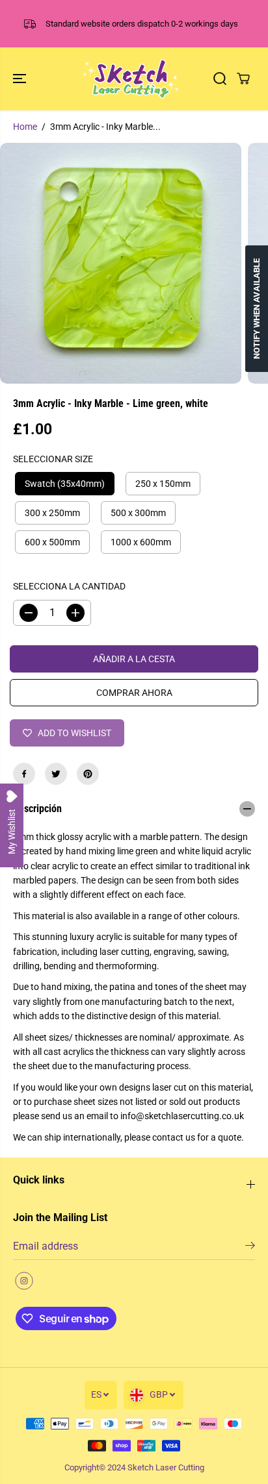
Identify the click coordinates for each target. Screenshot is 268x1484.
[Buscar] (220, 78)
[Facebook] (24, 774)
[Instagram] (24, 1281)
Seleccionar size (53, 459)
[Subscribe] (250, 1248)
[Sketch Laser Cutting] (131, 79)
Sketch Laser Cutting (165, 1467)
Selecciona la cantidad (69, 586)
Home (25, 126)
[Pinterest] (88, 774)
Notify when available (256, 308)
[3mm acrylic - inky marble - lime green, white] (120, 263)
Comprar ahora (134, 692)
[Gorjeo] (56, 774)
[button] (21, 78)
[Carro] (243, 78)
